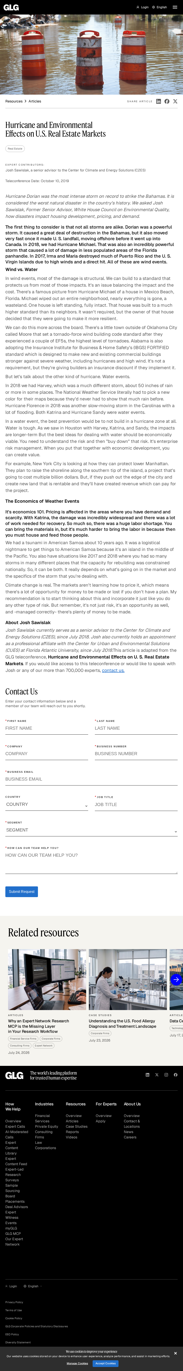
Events (11, 1223)
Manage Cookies (77, 1363)
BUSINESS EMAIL (19, 771)
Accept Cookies (106, 1363)
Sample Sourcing (12, 1188)
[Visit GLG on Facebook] (176, 1075)
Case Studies (76, 1126)
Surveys (12, 1180)
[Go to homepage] (14, 1075)
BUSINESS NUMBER (111, 746)
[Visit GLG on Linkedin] (148, 1075)
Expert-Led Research (14, 1172)
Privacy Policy (14, 1302)
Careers (130, 1137)
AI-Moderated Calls (16, 1134)
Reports (72, 1131)
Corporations (45, 1148)
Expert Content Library (11, 1148)
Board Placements (15, 1199)
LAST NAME (105, 721)
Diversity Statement (18, 1342)
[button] (143, 7)
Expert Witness (11, 1215)
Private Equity (46, 1126)
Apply (101, 1121)
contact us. (113, 670)
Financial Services (42, 1118)
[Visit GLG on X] (157, 1075)
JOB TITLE (104, 797)
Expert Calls (15, 1126)
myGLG (11, 1228)
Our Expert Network (14, 1242)
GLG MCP (13, 1233)
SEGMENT (13, 822)
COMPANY (14, 746)
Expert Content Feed (16, 1161)
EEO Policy (12, 1334)
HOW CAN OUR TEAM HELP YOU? (32, 848)
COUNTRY (13, 797)
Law (38, 1142)
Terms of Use (13, 1310)
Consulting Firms (44, 1134)
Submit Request (21, 892)
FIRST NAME (16, 721)
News (128, 1131)
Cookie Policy (13, 1318)
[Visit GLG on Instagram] (166, 1075)
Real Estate (15, 148)
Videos (71, 1137)
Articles (72, 1121)
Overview (13, 1121)
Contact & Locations (132, 1124)
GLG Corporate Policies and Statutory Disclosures (36, 1326)
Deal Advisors (16, 1206)
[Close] (175, 1353)
